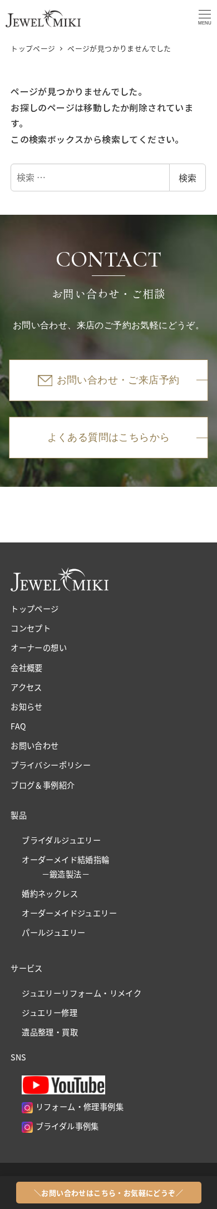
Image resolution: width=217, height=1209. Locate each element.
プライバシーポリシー (51, 765)
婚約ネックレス (50, 893)
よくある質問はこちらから (108, 437)
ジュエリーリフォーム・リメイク (81, 993)
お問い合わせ (34, 745)
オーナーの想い (39, 647)
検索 (187, 177)
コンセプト (31, 628)
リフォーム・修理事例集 (78, 1106)
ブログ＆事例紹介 (43, 785)
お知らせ (27, 706)
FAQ (18, 726)
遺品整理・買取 (50, 1032)
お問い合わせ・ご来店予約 (118, 380)
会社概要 (27, 667)
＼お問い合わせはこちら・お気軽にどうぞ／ (108, 1192)
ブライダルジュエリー (61, 840)
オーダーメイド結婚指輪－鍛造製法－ (65, 867)
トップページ (34, 608)
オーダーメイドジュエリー (69, 913)
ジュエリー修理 (49, 1012)
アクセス (26, 687)
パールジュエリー (53, 932)
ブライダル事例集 (66, 1126)
